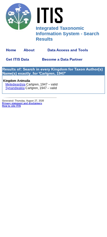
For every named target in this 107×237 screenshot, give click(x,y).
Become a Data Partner (62, 59)
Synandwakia (15, 88)
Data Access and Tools (68, 50)
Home (11, 50)
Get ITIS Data (17, 59)
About (29, 50)
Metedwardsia (15, 84)
